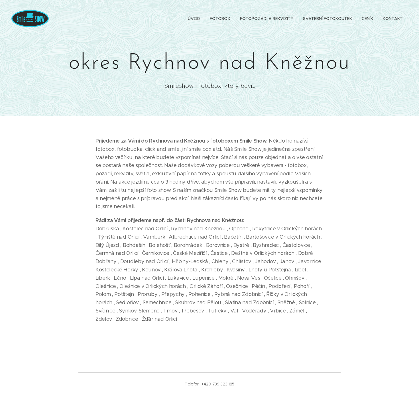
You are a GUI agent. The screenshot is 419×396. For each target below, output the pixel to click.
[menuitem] (194, 18)
